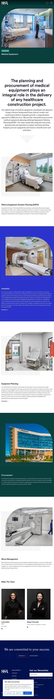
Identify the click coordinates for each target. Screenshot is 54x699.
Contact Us (21, 655)
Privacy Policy (35, 695)
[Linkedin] (2, 628)
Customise (9, 693)
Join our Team (33, 655)
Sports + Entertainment (37, 684)
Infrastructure (35, 687)
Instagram (14, 673)
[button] (4, 3)
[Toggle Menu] (51, 2)
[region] (18, 688)
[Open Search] (47, 2)
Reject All (18, 693)
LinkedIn (14, 676)
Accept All (27, 693)
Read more (4, 309)
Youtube (14, 679)
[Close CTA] (52, 357)
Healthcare (34, 682)
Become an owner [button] (52, 349)
